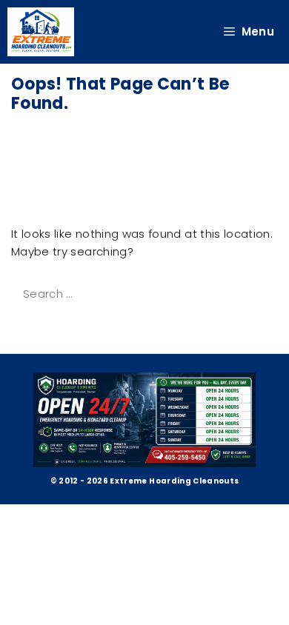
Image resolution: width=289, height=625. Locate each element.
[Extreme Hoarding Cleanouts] (40, 32)
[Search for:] (132, 293)
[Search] (31, 326)
